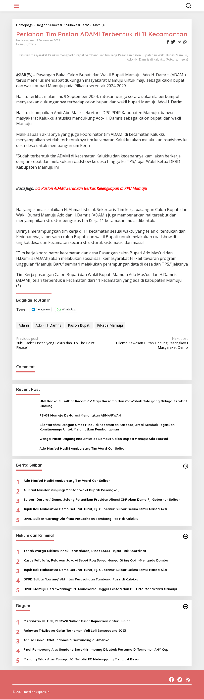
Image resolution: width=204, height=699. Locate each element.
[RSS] (188, 679)
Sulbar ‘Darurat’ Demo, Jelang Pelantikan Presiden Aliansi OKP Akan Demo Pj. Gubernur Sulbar (102, 499)
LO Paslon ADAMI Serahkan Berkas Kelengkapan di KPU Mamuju (91, 188)
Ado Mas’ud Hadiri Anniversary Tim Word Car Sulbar (83, 448)
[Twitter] (180, 679)
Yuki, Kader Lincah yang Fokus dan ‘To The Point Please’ (55, 343)
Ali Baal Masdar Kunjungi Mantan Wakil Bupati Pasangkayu (72, 490)
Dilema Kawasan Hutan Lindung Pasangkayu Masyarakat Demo (152, 343)
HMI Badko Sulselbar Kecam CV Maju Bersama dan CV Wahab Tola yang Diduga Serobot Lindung (113, 403)
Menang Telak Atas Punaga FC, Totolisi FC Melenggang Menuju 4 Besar (82, 659)
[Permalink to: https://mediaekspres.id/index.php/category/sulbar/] (186, 466)
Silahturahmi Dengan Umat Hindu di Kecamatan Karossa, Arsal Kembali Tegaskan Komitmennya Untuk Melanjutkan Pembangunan (107, 427)
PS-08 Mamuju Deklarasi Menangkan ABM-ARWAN (80, 415)
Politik (32, 44)
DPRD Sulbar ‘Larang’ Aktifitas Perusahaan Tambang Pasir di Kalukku (81, 519)
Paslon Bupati (79, 325)
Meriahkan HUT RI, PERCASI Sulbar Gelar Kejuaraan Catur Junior (77, 621)
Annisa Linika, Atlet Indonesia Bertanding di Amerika (66, 640)
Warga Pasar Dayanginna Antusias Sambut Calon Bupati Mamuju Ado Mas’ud (104, 439)
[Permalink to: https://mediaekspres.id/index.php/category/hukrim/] (186, 536)
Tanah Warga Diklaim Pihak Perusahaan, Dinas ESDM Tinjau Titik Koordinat (85, 551)
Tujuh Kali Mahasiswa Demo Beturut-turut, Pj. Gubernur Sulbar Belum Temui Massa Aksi (95, 509)
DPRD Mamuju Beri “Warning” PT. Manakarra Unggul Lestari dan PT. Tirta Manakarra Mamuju (100, 589)
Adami (24, 325)
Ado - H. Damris (48, 325)
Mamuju (21, 44)
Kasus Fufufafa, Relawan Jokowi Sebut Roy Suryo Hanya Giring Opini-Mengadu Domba (96, 560)
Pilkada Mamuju (110, 325)
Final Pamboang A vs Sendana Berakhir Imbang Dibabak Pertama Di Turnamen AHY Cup (96, 649)
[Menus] (16, 5)
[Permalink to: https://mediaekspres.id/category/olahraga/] (186, 607)
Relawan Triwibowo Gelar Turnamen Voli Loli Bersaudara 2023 (75, 630)
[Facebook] (171, 679)
